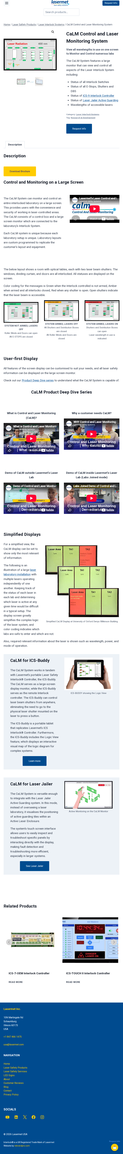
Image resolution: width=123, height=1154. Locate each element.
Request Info (79, 128)
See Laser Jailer (34, 866)
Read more (16, 982)
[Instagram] (42, 1117)
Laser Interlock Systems (87, 114)
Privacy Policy (11, 1094)
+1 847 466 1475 (13, 1036)
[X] (25, 1117)
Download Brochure (20, 171)
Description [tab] (15, 144)
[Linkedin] (16, 1117)
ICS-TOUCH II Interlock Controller (88, 973)
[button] (53, 32)
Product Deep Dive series (38, 380)
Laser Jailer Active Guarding (100, 100)
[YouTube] (7, 1117)
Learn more (34, 761)
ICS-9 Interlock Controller (98, 95)
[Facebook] (33, 1117)
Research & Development (83, 118)
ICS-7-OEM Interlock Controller (29, 973)
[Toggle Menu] (7, 3)
